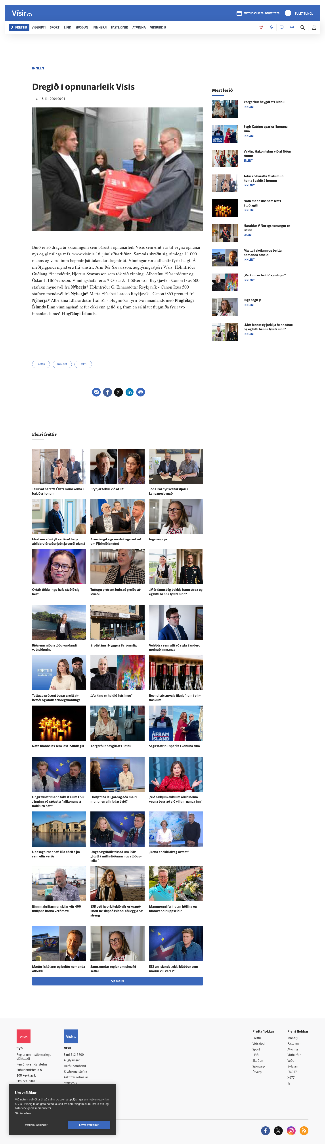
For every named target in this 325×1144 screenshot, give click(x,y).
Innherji (292, 1038)
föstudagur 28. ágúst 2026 (261, 13)
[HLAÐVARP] (271, 27)
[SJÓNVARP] (282, 27)
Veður (291, 1061)
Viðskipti (258, 1044)
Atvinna (292, 1049)
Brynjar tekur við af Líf (106, 489)
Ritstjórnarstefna (75, 1071)
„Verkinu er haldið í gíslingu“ (111, 696)
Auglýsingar (72, 1060)
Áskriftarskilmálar (76, 1077)
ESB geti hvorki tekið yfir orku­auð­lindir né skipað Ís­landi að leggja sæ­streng (117, 911)
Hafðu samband (75, 1066)
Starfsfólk (70, 1083)
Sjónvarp (258, 1066)
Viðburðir (294, 1055)
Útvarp (257, 1072)
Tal (289, 1083)
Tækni (83, 364)
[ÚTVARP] (292, 27)
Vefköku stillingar (36, 1125)
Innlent (62, 364)
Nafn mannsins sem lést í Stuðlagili (58, 746)
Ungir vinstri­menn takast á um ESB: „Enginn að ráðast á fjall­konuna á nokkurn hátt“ (58, 802)
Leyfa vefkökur (89, 1125)
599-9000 (29, 1081)
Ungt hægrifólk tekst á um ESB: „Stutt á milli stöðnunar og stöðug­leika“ (115, 857)
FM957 (292, 1072)
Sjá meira (117, 981)
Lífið (255, 1055)
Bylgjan (292, 1066)
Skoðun (257, 1061)
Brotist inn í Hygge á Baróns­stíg (113, 645)
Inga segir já (158, 539)
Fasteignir (294, 1044)
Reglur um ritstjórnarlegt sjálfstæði (34, 1057)
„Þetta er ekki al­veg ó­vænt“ (169, 852)
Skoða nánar (23, 1113)
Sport (256, 1049)
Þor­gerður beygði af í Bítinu (110, 746)
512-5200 (77, 1055)
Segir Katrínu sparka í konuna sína (174, 746)
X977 (291, 1078)
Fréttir (41, 364)
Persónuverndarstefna (32, 1064)
